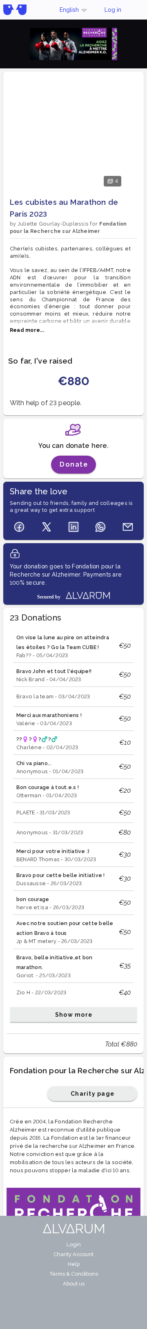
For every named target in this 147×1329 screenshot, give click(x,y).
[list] (73, 826)
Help (74, 1264)
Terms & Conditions (73, 1274)
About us (74, 1284)
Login (74, 1244)
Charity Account (73, 1254)
